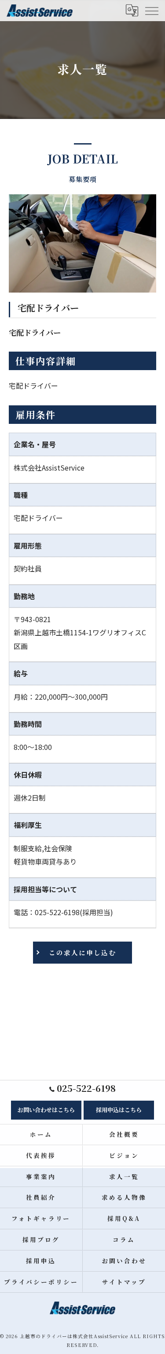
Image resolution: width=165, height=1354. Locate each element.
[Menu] (151, 10)
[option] (82, 243)
